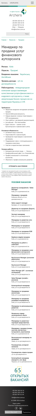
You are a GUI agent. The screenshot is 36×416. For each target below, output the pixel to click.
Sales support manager (20, 203)
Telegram (21, 27)
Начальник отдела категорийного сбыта (19, 314)
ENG (17, 3)
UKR (11, 3)
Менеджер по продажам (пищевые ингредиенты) (20, 299)
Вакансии (12, 40)
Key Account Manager (19, 265)
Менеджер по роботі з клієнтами (19, 243)
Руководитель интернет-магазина (20, 346)
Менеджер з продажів (19, 195)
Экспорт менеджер (18, 214)
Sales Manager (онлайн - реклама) (20, 279)
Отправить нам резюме (18, 166)
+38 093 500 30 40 (18, 23)
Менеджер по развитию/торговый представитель (20, 322)
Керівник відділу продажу (21, 237)
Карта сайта (16, 403)
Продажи (21, 40)
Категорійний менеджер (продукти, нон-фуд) (20, 359)
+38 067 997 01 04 (18, 25)
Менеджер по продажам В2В (22, 231)
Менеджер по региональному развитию (22, 307)
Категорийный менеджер (21, 285)
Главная (4, 40)
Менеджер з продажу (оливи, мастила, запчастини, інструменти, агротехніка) (22, 330)
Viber (14, 27)
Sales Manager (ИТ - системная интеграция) (22, 271)
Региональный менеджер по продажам (22, 338)
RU (14, 3)
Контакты (5, 3)
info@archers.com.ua (18, 29)
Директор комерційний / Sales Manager (22, 188)
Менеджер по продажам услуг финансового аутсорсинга (22, 251)
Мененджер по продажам (21, 226)
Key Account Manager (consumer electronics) (23, 258)
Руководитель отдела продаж (22, 352)
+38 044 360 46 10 (18, 21)
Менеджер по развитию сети (22, 220)
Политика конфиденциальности (18, 405)
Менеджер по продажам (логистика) (20, 292)
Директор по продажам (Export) (23, 209)
